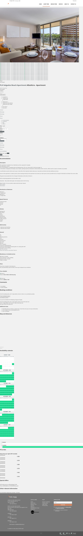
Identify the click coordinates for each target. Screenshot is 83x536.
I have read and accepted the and (63, 508)
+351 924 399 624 (13, 503)
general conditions (60, 508)
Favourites (74, 0)
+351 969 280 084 (13, 511)
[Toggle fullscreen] (1, 92)
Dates (1, 128)
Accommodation (5, 120)
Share (1, 90)
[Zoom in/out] (2, 92)
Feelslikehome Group (35, 507)
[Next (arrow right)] (1, 93)
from (1, 126)
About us (66, 4)
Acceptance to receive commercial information (61, 510)
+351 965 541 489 (13, 514)
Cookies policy (45, 503)
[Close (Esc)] (0, 92)
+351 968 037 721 (13, 518)
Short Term (46, 4)
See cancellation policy (5, 296)
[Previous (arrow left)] (0, 93)
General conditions (46, 501)
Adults (1, 132)
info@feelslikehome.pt (19, 524)
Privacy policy (45, 505)
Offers (3, 123)
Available (4, 445)
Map (3, 122)
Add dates (2, 131)
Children (2, 137)
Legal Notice (44, 504)
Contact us (73, 4)
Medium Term (54, 4)
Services (61, 4)
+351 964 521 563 (13, 522)
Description (2, 94)
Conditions (4, 121)
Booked (4, 442)
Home (40, 4)
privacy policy (68, 507)
